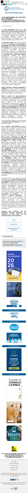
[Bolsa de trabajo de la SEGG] (14, 327)
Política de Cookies (14, 465)
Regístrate (18, 245)
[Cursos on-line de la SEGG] (14, 315)
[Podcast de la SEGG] (14, 290)
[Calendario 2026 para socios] (14, 266)
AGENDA (14, 3)
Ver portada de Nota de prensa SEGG (14, 229)
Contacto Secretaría (14, 476)
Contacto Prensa (14, 469)
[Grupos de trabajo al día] (14, 338)
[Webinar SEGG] (14, 303)
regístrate (21, 2)
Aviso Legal (14, 461)
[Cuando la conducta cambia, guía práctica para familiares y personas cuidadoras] (14, 396)
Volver (14, 220)
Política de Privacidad (14, 463)
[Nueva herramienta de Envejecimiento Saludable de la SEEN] (14, 412)
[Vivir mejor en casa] (14, 359)
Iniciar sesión (14, 243)
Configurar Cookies (14, 467)
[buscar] (26, 4)
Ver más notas (13, 224)
